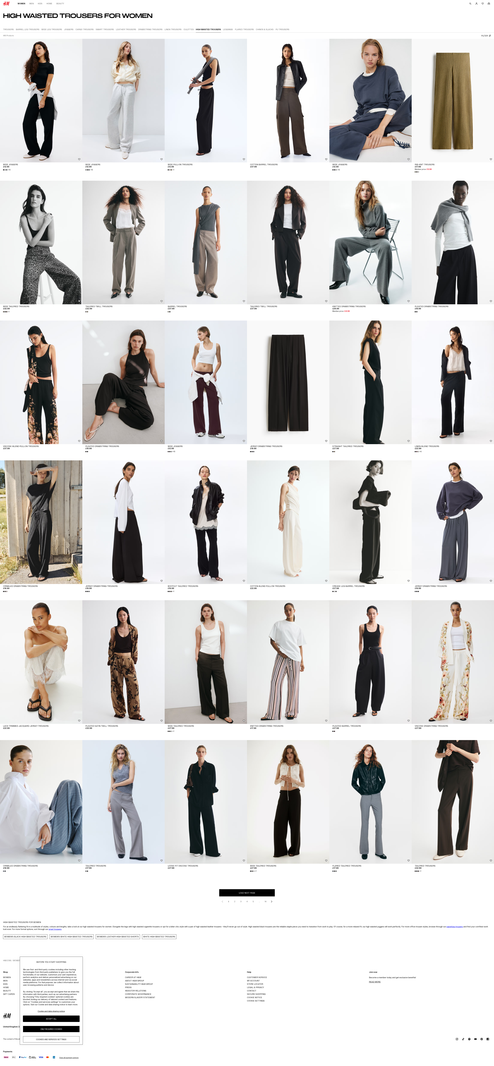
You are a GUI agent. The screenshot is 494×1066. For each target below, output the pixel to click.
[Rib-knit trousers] (453, 100)
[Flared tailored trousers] (370, 802)
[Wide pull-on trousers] (206, 100)
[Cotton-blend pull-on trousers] (288, 522)
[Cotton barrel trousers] (288, 100)
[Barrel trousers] (206, 242)
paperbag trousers (455, 927)
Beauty (60, 3)
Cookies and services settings (51, 1039)
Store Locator (255, 984)
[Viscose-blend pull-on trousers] (41, 382)
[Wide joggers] (41, 100)
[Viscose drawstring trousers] (453, 662)
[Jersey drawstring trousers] (288, 382)
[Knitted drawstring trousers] (370, 242)
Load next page (247, 893)
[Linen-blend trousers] (453, 382)
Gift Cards (9, 994)
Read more (375, 982)
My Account (253, 981)
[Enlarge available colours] (417, 171)
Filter (484, 36)
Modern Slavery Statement (140, 997)
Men (31, 3)
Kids (40, 3)
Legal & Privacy (255, 987)
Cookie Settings (256, 1001)
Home (49, 3)
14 (265, 901)
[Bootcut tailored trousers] (206, 522)
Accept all (51, 1019)
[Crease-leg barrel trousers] (370, 522)
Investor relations (135, 991)
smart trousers (55, 929)
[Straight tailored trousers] (370, 382)
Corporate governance (138, 994)
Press (128, 987)
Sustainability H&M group (139, 984)
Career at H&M (133, 977)
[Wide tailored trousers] (41, 242)
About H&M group (134, 981)
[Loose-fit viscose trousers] (206, 802)
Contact (251, 991)
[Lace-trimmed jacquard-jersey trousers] (41, 662)
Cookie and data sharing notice (51, 1011)
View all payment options (68, 1058)
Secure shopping (256, 994)
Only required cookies (51, 1029)
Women (21, 3)
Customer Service (257, 977)
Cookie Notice (254, 997)
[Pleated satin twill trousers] (123, 662)
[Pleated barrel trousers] (370, 662)
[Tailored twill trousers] (123, 242)
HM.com (7, 960)
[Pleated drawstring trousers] (453, 242)
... (259, 901)
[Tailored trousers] (123, 802)
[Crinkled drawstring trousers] (41, 522)
